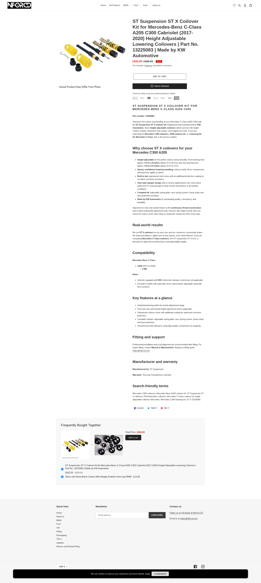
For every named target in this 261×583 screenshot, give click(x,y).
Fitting (59, 531)
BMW (58, 520)
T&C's (59, 539)
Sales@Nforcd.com (189, 518)
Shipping (148, 65)
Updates (60, 543)
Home (59, 513)
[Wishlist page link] (234, 5)
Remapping (61, 535)
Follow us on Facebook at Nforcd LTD (186, 513)
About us (60, 516)
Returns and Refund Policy (68, 546)
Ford (58, 524)
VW (58, 528)
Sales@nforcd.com (141, 350)
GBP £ (62, 566)
